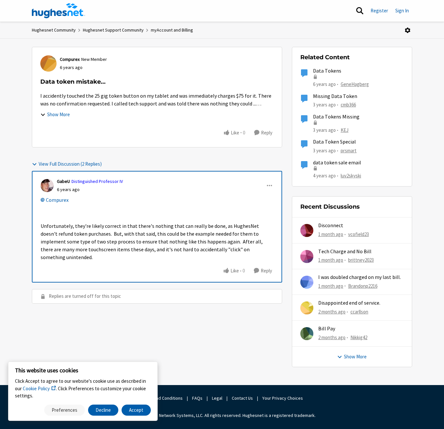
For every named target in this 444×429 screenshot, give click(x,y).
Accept (136, 410)
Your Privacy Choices (283, 398)
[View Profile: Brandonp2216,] (306, 282)
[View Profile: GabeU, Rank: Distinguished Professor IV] (47, 185)
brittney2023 (361, 260)
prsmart (349, 150)
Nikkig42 (358, 337)
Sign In (402, 10)
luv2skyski (351, 176)
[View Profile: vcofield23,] (306, 230)
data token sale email (337, 162)
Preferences (64, 410)
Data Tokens (327, 71)
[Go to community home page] (58, 10)
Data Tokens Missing (336, 117)
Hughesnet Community (54, 30)
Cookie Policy (36, 388)
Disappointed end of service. (349, 303)
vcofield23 (358, 234)
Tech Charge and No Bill (345, 251)
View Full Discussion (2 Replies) (70, 164)
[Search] (360, 11)
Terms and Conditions (161, 398)
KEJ (344, 130)
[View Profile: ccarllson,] (306, 307)
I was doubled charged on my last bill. (359, 277)
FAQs (197, 398)
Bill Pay (326, 328)
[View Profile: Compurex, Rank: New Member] (48, 63)
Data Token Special (334, 142)
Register (379, 10)
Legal (217, 398)
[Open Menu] (407, 30)
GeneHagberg (355, 84)
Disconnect (330, 225)
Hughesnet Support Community (113, 30)
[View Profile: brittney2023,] (306, 256)
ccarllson (359, 312)
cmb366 (348, 105)
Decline (103, 410)
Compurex (70, 59)
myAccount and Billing (172, 30)
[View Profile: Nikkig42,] (306, 333)
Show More (58, 114)
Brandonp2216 (362, 286)
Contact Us (242, 398)
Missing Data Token (335, 96)
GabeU (63, 181)
